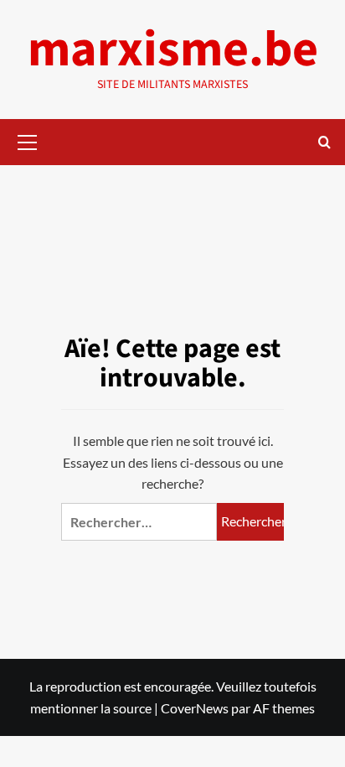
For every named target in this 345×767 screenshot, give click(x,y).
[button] (27, 140)
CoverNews (195, 708)
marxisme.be (173, 50)
